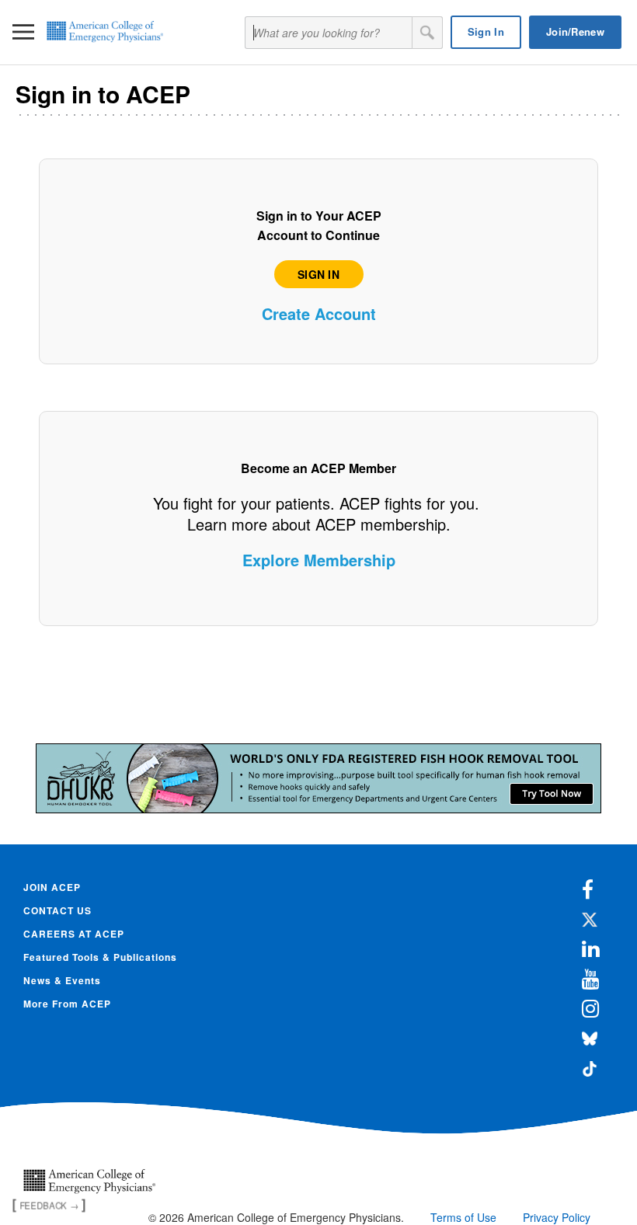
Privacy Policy (556, 1217)
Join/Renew (575, 31)
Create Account (319, 313)
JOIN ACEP (52, 887)
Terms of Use (463, 1217)
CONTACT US (57, 910)
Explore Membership (318, 559)
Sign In (486, 31)
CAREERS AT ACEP (73, 934)
